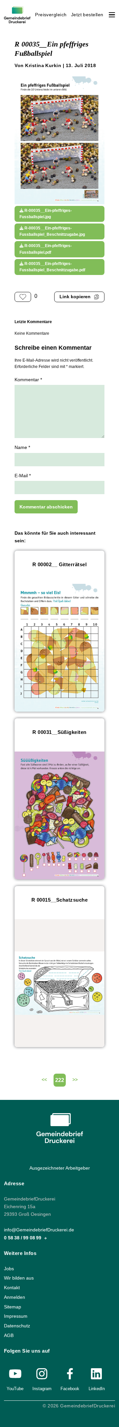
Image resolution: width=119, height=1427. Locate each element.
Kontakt (12, 1287)
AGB (9, 1335)
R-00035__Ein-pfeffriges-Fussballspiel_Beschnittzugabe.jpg (52, 231)
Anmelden (14, 1297)
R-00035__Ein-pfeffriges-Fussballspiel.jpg (46, 213)
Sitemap (12, 1306)
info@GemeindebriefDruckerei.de (39, 1229)
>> (75, 1079)
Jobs (9, 1268)
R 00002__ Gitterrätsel (59, 564)
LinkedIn (97, 1388)
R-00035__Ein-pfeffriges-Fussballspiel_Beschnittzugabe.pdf (52, 266)
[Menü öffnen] (112, 14)
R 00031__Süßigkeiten (59, 732)
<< (44, 1079)
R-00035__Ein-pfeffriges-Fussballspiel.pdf (46, 248)
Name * (22, 447)
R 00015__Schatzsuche (59, 900)
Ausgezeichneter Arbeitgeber (59, 1168)
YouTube (15, 1388)
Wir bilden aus (19, 1278)
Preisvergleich (51, 14)
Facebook (69, 1388)
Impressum (15, 1316)
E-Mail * (23, 475)
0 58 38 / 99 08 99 (23, 1237)
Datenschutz (17, 1325)
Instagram (42, 1388)
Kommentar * (28, 379)
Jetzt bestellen (87, 14)
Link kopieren (75, 296)
